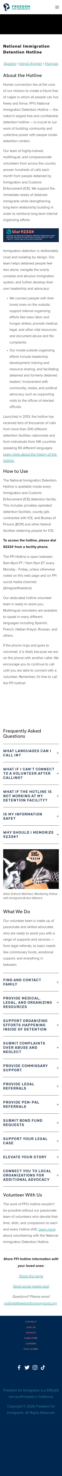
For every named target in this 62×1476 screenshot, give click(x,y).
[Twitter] (27, 1367)
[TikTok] (42, 1367)
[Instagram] (35, 1367)
